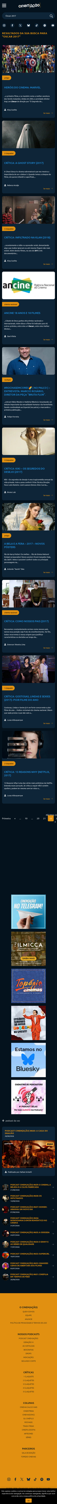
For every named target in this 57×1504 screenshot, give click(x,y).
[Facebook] (12, 25)
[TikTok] (37, 25)
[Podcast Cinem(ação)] (28, 1022)
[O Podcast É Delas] (28, 1096)
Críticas (28, 1372)
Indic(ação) (28, 1357)
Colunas (28, 1402)
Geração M (28, 1342)
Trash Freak (28, 1426)
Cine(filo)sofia (28, 1429)
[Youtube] (53, 25)
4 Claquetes (28, 1388)
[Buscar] (51, 16)
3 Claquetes (28, 1384)
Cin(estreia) (28, 1411)
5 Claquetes (28, 1391)
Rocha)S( (28, 1422)
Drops (28, 1353)
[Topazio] (28, 985)
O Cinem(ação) (29, 1307)
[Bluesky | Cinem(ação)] (28, 1059)
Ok (29, 1500)
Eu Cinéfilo (29, 1418)
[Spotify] (45, 25)
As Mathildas (28, 1346)
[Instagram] (4, 25)
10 (26, 818)
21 (44, 818)
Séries (28, 1437)
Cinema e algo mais (28, 1407)
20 (38, 818)
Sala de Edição (28, 1452)
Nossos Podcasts (28, 1334)
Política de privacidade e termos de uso (28, 1322)
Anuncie (28, 1319)
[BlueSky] (28, 25)
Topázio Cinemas (28, 1456)
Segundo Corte (28, 1361)
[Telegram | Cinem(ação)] (28, 911)
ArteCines (28, 1433)
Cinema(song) (28, 1414)
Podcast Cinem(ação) (28, 1338)
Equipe (28, 1315)
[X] (20, 25)
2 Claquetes (28, 1380)
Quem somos (28, 1311)
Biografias (28, 1349)
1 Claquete (29, 1376)
